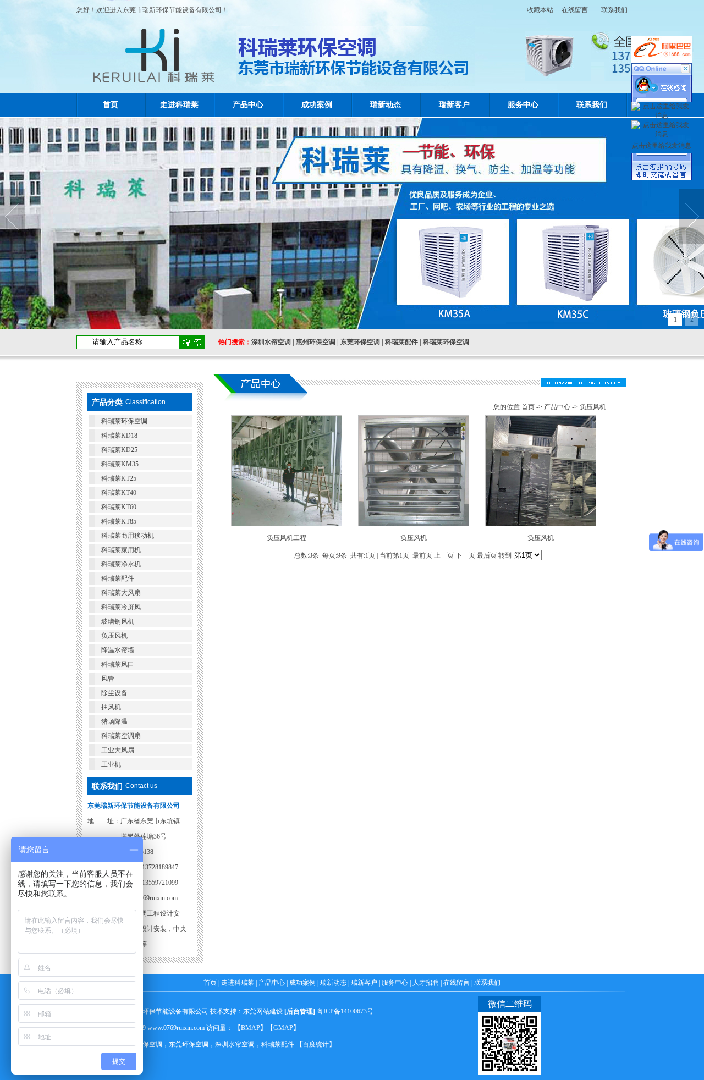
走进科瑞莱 (179, 105)
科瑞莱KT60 (118, 507)
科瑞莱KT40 (118, 493)
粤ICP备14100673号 (345, 1011)
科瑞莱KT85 (118, 521)
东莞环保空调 (360, 342)
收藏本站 (536, 10)
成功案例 (316, 105)
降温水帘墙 (117, 650)
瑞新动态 (385, 105)
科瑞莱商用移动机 (127, 535)
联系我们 (614, 10)
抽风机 (111, 707)
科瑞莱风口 (117, 664)
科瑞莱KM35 (120, 464)
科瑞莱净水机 (121, 564)
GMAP (283, 1028)
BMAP (250, 1028)
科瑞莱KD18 (119, 435)
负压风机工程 (286, 538)
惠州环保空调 (316, 342)
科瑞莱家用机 (121, 550)
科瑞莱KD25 (119, 450)
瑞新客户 (454, 105)
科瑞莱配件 (401, 342)
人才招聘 (426, 983)
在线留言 (575, 10)
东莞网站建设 (263, 1011)
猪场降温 (114, 721)
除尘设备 (114, 693)
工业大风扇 (117, 750)
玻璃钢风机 (117, 621)
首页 (110, 105)
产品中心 (248, 105)
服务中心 (523, 105)
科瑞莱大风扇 (121, 593)
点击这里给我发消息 (661, 146)
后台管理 (300, 1011)
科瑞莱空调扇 (121, 736)
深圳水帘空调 (271, 342)
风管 (107, 678)
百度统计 (315, 1044)
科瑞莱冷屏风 (121, 607)
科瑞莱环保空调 (446, 342)
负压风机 (114, 636)
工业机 (111, 764)
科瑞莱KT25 (118, 478)
